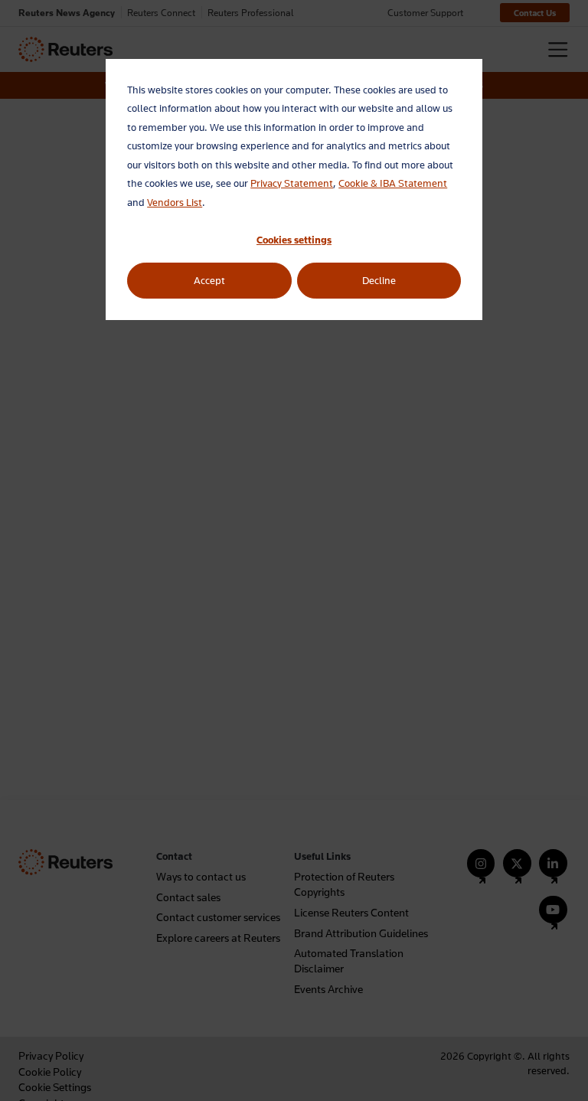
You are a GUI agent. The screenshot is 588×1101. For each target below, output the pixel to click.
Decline (379, 280)
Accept (209, 280)
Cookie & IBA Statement (392, 183)
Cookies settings (294, 240)
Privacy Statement (291, 183)
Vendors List (174, 202)
